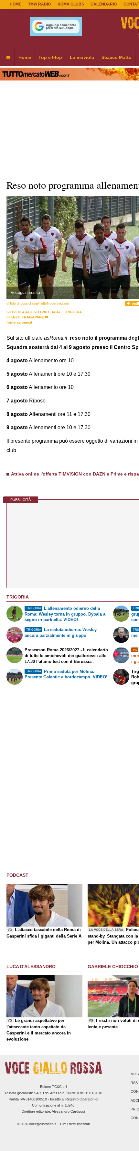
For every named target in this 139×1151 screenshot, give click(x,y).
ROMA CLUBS (71, 4)
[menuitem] (8, 57)
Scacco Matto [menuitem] (117, 57)
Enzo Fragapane (27, 317)
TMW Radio (39, 4)
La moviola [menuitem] (82, 57)
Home (15, 4)
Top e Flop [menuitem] (50, 57)
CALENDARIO (104, 4)
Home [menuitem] (24, 57)
